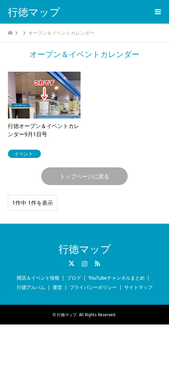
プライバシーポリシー (93, 287)
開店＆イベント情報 (38, 277)
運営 (57, 287)
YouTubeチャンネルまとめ (116, 277)
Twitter (71, 263)
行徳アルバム (31, 287)
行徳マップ (85, 249)
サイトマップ (138, 287)
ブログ (74, 277)
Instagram (84, 263)
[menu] (157, 12)
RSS (97, 263)
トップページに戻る (84, 176)
